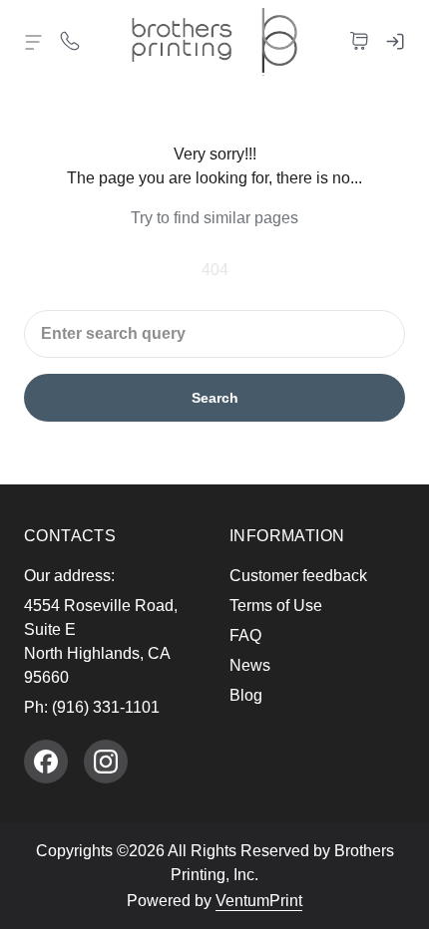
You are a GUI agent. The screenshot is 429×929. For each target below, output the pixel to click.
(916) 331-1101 (106, 707)
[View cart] (359, 40)
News (249, 665)
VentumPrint (258, 900)
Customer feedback (298, 575)
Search (215, 398)
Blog (245, 695)
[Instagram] (106, 761)
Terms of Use (275, 605)
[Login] (395, 40)
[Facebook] (46, 761)
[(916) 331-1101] (70, 40)
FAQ (245, 635)
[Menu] (34, 42)
